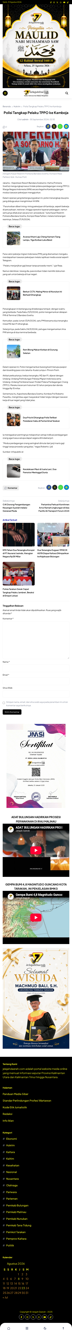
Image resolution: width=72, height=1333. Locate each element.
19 (8, 1288)
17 (27, 1283)
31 (27, 1293)
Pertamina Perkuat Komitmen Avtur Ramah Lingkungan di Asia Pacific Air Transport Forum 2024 (54, 507)
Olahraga (12, 1185)
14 (15, 1283)
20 (12, 1288)
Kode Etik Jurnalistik (15, 1107)
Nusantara (12, 1178)
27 (11, 1293)
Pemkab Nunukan (16, 1218)
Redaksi (7, 1113)
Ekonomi (11, 1138)
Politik (10, 1245)
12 (8, 1283)
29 (19, 1293)
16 (23, 1283)
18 (4, 1288)
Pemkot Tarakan (16, 1232)
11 (4, 1283)
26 (8, 1293)
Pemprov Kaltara (16, 1238)
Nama (6, 662)
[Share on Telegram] (66, 126)
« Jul (5, 1297)
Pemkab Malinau (16, 1211)
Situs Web (7, 688)
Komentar (8, 618)
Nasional (11, 1171)
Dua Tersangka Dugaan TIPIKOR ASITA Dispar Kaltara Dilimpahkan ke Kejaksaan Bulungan (53, 553)
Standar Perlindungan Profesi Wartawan (27, 1100)
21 (15, 1288)
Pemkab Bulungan (17, 1205)
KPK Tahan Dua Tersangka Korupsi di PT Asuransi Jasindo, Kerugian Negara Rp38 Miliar (18, 553)
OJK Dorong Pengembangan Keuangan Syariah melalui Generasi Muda (16, 507)
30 (23, 1293)
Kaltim (10, 1158)
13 (11, 1283)
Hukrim (10, 1145)
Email (6, 675)
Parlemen (12, 1198)
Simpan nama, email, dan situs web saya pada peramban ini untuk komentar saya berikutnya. (37, 704)
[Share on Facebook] (48, 126)
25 (4, 1293)
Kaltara (10, 1152)
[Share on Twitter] (54, 126)
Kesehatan (12, 1165)
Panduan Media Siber (15, 1093)
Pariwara (11, 1192)
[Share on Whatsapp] (60, 126)
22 (19, 1288)
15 (19, 1283)
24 (27, 1288)
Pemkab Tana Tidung (18, 1225)
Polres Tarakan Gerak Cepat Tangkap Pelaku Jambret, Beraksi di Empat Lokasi (18, 592)
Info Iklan (8, 1120)
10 (27, 1278)
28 (16, 1293)
